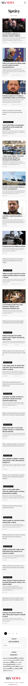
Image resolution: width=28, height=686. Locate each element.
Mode (4, 662)
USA (16, 668)
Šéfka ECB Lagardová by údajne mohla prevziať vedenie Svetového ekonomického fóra (13, 65)
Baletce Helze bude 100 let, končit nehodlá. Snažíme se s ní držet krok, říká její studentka (13, 429)
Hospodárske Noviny (8, 30)
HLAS (22, 658)
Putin (16, 664)
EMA (13, 658)
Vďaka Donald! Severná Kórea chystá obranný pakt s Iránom (13, 521)
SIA (7, 2)
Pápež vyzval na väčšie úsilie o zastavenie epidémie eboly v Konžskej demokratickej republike (13, 491)
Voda (7, 670)
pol (20, 662)
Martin (20, 660)
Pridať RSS (22, 682)
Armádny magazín (7, 517)
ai (6, 658)
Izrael (8, 660)
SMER (17, 666)
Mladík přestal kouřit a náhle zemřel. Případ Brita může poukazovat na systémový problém (13, 551)
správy (20, 666)
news (10, 662)
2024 (4, 658)
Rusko (5, 666)
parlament (16, 662)
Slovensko (12, 666)
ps (14, 664)
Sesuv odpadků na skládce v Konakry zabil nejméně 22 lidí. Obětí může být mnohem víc (13, 460)
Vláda (4, 670)
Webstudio (15, 684)
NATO (7, 662)
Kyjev (12, 660)
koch (10, 660)
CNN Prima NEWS (7, 270)
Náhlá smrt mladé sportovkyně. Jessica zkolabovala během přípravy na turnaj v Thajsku (13, 275)
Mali (17, 660)
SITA (8, 666)
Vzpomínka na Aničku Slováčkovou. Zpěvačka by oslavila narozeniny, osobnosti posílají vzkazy (13, 398)
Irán (6, 660)
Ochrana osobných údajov (9, 682)
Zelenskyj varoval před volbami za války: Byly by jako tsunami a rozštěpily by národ (13, 614)
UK (10, 668)
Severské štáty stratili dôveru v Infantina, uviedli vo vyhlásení (11, 35)
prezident (10, 664)
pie (18, 662)
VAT (19, 668)
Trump (7, 668)
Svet (5, 183)
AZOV (8, 658)
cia (11, 658)
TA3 (22, 666)
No (12, 662)
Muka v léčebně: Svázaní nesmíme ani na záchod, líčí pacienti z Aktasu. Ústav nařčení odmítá (13, 582)
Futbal (18, 658)
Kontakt (16, 682)
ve (21, 668)
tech (4, 668)
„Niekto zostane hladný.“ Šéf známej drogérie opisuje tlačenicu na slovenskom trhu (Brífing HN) (13, 158)
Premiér (5, 664)
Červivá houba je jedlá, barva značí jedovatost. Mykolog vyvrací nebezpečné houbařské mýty (12, 306)
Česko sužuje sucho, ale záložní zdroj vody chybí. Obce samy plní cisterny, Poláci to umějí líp (13, 367)
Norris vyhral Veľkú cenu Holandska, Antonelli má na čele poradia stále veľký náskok (13, 127)
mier (22, 660)
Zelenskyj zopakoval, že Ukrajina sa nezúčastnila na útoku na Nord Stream (13, 97)
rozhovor (19, 664)
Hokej (4, 660)
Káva (15, 660)
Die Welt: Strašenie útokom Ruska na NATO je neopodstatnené (13, 188)
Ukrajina (13, 668)
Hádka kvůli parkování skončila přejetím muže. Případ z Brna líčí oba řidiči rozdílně (13, 337)
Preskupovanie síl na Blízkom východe (13, 246)
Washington (10, 670)
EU (16, 658)
